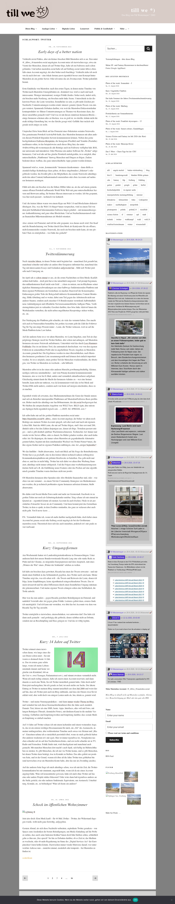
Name (108, 709)
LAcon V (115, 618)
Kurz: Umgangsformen (60, 547)
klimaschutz (123, 199)
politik (123, 209)
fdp (123, 180)
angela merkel (118, 170)
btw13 (109, 175)
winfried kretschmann (115, 224)
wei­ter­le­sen (27, 857)
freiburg (132, 180)
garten (109, 185)
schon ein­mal (41, 277)
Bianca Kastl (117, 394)
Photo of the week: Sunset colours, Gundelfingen (125, 128)
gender (118, 185)
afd (108, 170)
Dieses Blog (30, 28)
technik (110, 219)
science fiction (112, 214)
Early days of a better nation (60, 51)
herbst (143, 185)
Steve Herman (118, 674)
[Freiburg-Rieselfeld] (114, 773)
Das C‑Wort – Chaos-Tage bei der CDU (121, 151)
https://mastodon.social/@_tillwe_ (37, 418)
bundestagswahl (122, 175)
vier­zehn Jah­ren (34, 261)
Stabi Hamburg (118, 557)
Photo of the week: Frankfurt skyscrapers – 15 (124, 121)
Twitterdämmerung (60, 253)
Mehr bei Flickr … (113, 812)
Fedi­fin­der (26, 346)
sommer (130, 214)
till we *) (143, 10)
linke (133, 199)
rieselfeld (143, 209)
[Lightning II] (28, 811)
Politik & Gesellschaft (103, 28)
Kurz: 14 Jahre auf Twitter (60, 641)
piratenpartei (112, 209)
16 (72, 878)
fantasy (116, 180)
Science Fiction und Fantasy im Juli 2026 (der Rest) (126, 136)
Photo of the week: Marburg (117, 106)
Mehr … (123, 28)
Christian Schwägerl (120, 288)
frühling (141, 180)
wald (139, 219)
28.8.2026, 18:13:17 (135, 674)
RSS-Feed (109, 756)
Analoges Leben (48, 28)
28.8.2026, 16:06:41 (134, 394)
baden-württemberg (135, 170)
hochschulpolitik (113, 190)
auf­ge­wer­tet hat (67, 267)
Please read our (123, 733)
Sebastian (116, 463)
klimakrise (111, 199)
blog (148, 170)
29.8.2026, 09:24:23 (134, 240)
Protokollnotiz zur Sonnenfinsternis (119, 113)
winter (130, 224)
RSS (147, 698)
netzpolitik (134, 204)
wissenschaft (141, 224)
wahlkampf (129, 219)
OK (135, 900)
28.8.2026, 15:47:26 (132, 463)
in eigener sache (129, 190)
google (126, 185)
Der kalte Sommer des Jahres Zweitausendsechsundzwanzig (128, 98)
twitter (118, 219)
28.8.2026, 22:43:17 (136, 557)
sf (122, 214)
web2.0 (147, 219)
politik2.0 (133, 209)
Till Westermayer (116, 240)
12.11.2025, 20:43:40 (131, 618)
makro (109, 204)
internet (139, 194)
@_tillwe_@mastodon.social (138, 689)
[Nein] (171, 900)
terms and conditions (130, 733)
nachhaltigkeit (121, 204)
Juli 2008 (81, 688)
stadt (144, 214)
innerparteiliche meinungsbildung (120, 194)
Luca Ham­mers (90, 343)
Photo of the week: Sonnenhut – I (119, 83)
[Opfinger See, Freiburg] (116, 795)
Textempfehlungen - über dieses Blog (120, 59)
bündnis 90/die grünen (139, 175)
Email (108, 721)
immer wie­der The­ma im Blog (81, 701)
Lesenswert (84, 28)
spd (137, 214)
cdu (108, 180)
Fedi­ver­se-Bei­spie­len (45, 141)
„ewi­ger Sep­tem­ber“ (88, 444)
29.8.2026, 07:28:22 (140, 288)
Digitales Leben (68, 28)
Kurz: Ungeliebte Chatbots (116, 90)
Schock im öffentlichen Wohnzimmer (60, 804)
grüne (135, 185)
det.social (77, 402)
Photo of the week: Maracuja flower (119, 144)
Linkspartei (143, 199)
